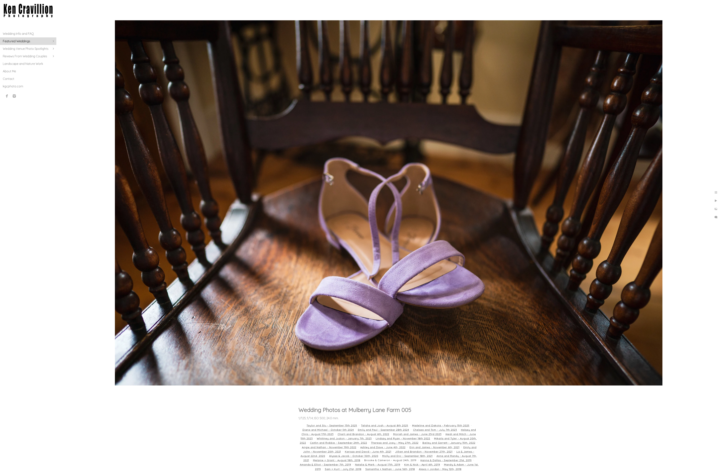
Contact (8, 79)
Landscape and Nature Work (23, 64)
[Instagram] (14, 96)
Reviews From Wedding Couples (25, 56)
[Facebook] (7, 96)
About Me (9, 71)
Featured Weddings (16, 41)
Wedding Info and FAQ (18, 34)
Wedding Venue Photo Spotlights (25, 49)
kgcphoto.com (13, 86)
